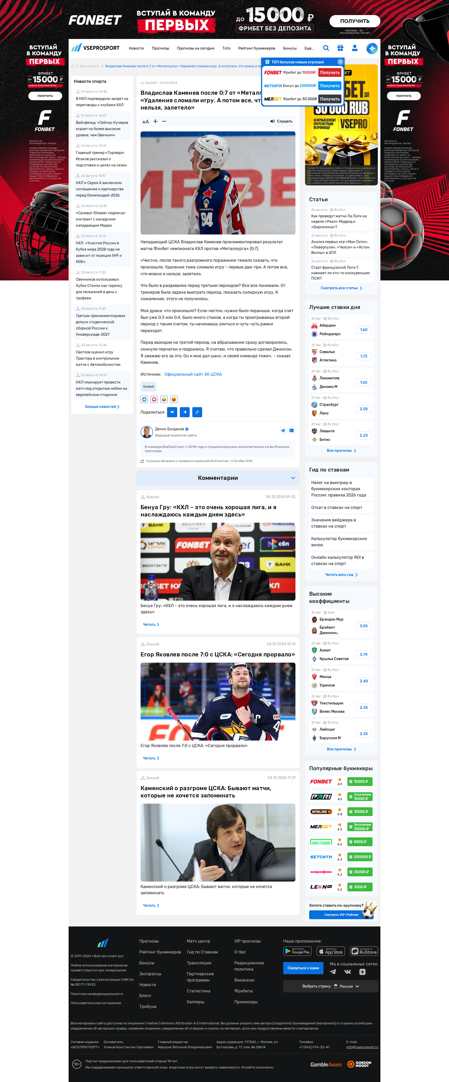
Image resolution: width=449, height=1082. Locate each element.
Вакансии (244, 980)
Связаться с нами (303, 968)
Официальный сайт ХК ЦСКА (192, 374)
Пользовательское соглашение (96, 1003)
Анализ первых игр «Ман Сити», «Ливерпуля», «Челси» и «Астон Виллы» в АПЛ (341, 245)
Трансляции (199, 962)
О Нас (240, 952)
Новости (136, 48)
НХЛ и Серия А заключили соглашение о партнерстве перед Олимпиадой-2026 (100, 189)
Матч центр (198, 941)
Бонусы (290, 48)
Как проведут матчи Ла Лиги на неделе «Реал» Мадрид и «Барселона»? (341, 219)
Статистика (198, 991)
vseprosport (95, 49)
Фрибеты (243, 991)
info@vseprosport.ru (362, 1047)
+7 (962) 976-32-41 (314, 1047)
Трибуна (147, 1006)
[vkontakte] (347, 972)
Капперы (195, 1001)
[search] (326, 48)
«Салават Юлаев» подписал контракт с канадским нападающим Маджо (100, 219)
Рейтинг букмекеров (256, 48)
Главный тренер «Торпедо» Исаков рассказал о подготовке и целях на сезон (101, 159)
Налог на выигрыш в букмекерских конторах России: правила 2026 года (338, 489)
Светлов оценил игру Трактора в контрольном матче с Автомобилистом (98, 358)
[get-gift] (340, 48)
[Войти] (355, 48)
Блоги (145, 995)
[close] (340, 62)
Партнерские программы (200, 977)
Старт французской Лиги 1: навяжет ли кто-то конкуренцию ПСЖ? (341, 270)
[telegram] (333, 972)
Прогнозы (160, 48)
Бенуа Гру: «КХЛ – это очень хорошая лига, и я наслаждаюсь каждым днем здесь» (208, 511)
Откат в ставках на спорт (336, 507)
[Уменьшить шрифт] (164, 121)
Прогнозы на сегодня (195, 48)
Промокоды (245, 1001)
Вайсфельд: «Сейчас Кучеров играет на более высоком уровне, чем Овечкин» (102, 128)
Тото (226, 48)
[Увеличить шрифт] (155, 121)
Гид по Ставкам (202, 952)
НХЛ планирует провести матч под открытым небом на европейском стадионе (101, 388)
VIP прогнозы (247, 941)
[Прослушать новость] (272, 121)
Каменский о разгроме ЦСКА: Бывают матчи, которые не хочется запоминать (206, 792)
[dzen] (362, 972)
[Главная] (72, 66)
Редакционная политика (249, 966)
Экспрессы (150, 973)
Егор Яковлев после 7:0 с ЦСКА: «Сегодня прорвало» (218, 654)
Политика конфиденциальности (97, 994)
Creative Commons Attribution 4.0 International (182, 1023)
